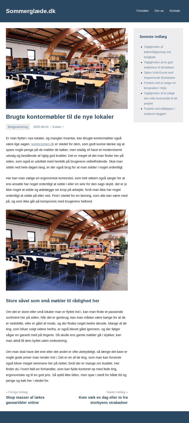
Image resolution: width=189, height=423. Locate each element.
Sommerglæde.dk (31, 11)
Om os (159, 11)
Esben (57, 127)
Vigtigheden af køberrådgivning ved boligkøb (157, 52)
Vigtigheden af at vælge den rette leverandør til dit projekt (160, 98)
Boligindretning (18, 127)
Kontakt (175, 11)
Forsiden (143, 11)
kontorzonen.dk (42, 144)
